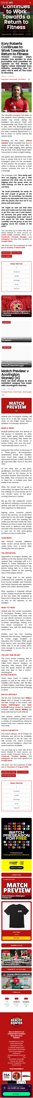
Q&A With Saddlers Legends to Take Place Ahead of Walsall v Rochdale (16, 313)
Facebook (5, 237)
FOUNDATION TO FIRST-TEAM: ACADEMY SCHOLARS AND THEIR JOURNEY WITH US (16, 962)
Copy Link (16, 288)
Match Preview (17, 392)
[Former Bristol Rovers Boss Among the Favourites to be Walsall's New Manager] (16, 356)
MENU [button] (3, 3)
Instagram (5, 239)
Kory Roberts (22, 79)
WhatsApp (16, 280)
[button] (30, 2)
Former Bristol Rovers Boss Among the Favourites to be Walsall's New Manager (15, 364)
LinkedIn (16, 276)
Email (16, 284)
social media (6, 235)
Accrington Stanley (6, 392)
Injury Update (18, 34)
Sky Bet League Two (8, 775)
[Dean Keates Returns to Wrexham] (16, 331)
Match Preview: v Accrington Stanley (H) (13, 897)
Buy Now (16, 938)
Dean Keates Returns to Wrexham (13, 339)
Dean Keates (6, 34)
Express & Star (16, 1057)
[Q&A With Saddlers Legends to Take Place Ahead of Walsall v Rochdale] (16, 306)
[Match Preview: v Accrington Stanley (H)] (16, 888)
